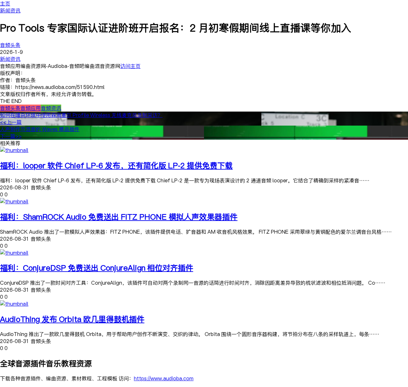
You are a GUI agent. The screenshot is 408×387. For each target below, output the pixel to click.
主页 (5, 3)
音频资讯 (51, 108)
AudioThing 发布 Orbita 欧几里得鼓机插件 (72, 319)
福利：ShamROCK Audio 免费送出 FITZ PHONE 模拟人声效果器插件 (118, 216)
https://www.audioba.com (163, 378)
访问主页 (130, 65)
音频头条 (10, 44)
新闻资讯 (10, 10)
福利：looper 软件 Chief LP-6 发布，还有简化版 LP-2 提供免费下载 (116, 165)
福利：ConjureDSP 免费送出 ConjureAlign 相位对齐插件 (96, 267)
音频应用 (30, 108)
